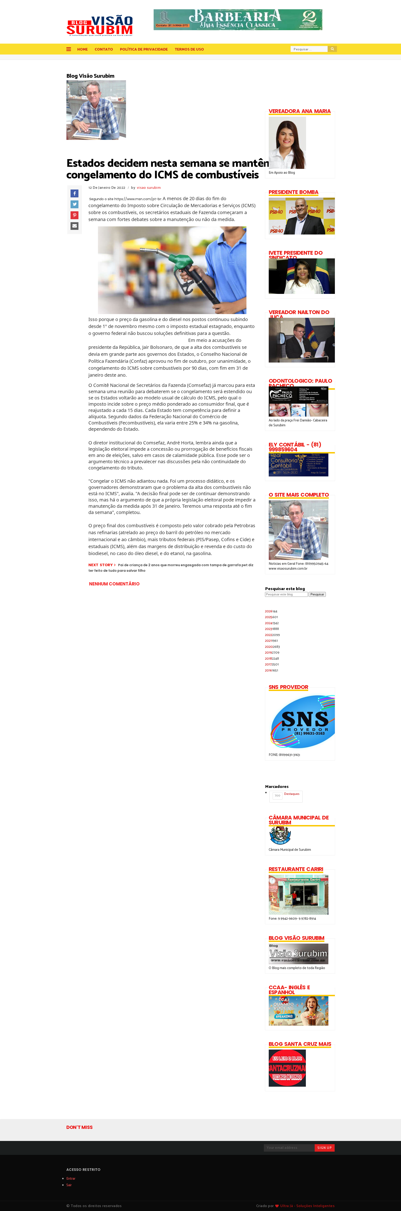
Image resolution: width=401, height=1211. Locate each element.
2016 (271, 670)
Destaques (287, 794)
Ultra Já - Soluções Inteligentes (307, 1206)
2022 (272, 635)
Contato (104, 49)
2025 (271, 617)
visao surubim (149, 188)
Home (82, 49)
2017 (272, 664)
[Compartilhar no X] (74, 204)
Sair (69, 1185)
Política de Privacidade (144, 49)
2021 (271, 641)
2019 (272, 652)
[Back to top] (389, 1200)
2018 (272, 659)
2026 (271, 611)
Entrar (70, 1179)
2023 (272, 629)
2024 (272, 623)
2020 (272, 647)
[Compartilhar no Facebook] (74, 193)
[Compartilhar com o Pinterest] (74, 215)
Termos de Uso (189, 49)
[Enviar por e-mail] (74, 226)
